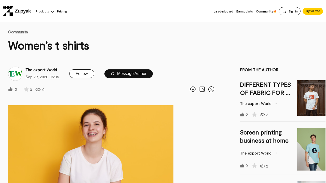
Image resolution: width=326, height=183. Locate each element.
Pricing (62, 11)
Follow (82, 73)
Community (18, 31)
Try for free (312, 11)
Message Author (131, 73)
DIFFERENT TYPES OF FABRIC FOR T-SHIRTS (266, 92)
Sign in (293, 11)
